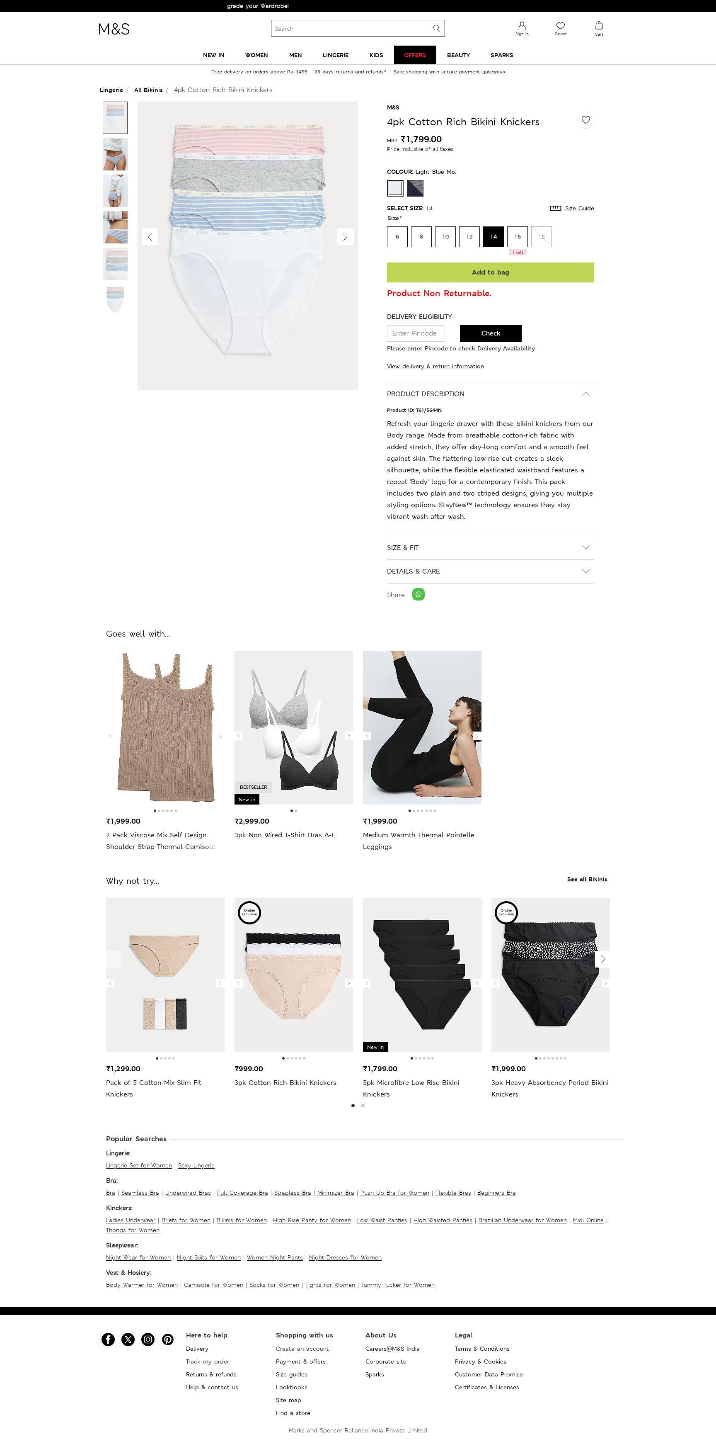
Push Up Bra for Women (394, 1192)
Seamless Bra (140, 1192)
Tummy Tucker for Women (398, 1285)
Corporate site (385, 1361)
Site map (288, 1400)
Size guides (291, 1374)
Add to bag (490, 272)
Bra (110, 1192)
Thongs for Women (133, 1230)
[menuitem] (214, 55)
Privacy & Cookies (480, 1361)
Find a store (293, 1413)
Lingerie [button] (335, 55)
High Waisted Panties (443, 1220)
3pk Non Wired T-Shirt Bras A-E (285, 835)
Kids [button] (376, 55)
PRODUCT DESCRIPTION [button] (425, 393)
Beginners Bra (496, 1192)
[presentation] (110, 736)
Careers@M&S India (392, 1348)
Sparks (374, 1374)
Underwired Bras (188, 1192)
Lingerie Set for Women (139, 1165)
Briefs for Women (186, 1220)
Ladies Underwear (130, 1220)
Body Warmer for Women (142, 1285)
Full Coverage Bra (242, 1192)
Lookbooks (291, 1387)
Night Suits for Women (209, 1257)
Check (491, 333)
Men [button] (295, 55)
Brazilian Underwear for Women (523, 1220)
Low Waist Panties (382, 1220)
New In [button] (214, 55)
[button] (345, 237)
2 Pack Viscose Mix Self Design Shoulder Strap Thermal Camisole (160, 841)
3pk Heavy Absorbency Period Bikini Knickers (550, 1088)
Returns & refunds (211, 1374)
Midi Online (588, 1220)
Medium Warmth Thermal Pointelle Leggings (418, 841)
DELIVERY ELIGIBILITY (419, 316)
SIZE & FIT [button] (402, 547)
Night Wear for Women (138, 1257)
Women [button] (256, 55)
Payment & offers (301, 1361)
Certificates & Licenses (487, 1387)
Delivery (197, 1348)
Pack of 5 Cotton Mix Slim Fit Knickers (153, 1088)
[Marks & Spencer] (114, 37)
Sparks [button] (502, 55)
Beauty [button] (458, 55)
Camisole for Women (213, 1285)
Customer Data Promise (489, 1374)
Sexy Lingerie (196, 1165)
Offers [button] (415, 55)
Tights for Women (330, 1285)
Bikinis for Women (242, 1220)
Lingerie (111, 90)
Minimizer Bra (335, 1192)
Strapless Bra (292, 1192)
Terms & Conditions (482, 1348)
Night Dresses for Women (345, 1257)
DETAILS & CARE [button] (413, 571)
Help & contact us (212, 1387)
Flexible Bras (453, 1192)
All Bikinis (148, 90)
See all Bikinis (587, 879)
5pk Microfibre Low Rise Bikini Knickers (411, 1088)
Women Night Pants (275, 1257)
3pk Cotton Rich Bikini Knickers (285, 1082)
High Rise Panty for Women (312, 1220)
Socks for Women (274, 1285)
